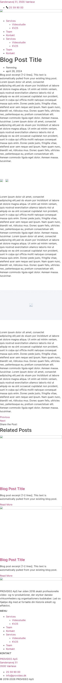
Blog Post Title (12, 489)
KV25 (15, 27)
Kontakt (10, 35)
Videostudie (19, 24)
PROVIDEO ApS (8, 658)
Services (11, 20)
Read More (6, 504)
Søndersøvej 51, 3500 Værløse (17, 1)
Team (9, 31)
